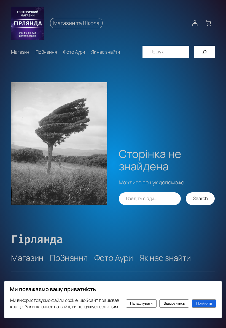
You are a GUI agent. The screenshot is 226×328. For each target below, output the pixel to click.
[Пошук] (204, 52)
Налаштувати (141, 303)
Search (200, 198)
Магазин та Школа (76, 23)
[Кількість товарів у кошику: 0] (208, 23)
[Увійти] (194, 23)
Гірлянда (37, 239)
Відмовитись (174, 303)
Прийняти (204, 303)
